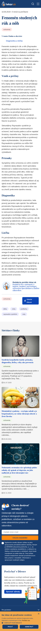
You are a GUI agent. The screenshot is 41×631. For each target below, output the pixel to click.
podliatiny (24, 309)
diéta (5, 309)
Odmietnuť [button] (29, 627)
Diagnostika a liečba (14, 41)
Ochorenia (6, 29)
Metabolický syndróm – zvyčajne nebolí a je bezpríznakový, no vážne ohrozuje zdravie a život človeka (19, 413)
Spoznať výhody (13, 592)
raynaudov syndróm (10, 314)
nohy (13, 309)
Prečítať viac (26, 620)
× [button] (38, 614)
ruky (23, 314)
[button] (20, 623)
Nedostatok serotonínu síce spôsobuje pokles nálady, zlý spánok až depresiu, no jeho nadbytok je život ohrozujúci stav (19, 470)
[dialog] (20, 621)
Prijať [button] (10, 627)
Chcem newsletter (20, 538)
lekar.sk (21, 553)
